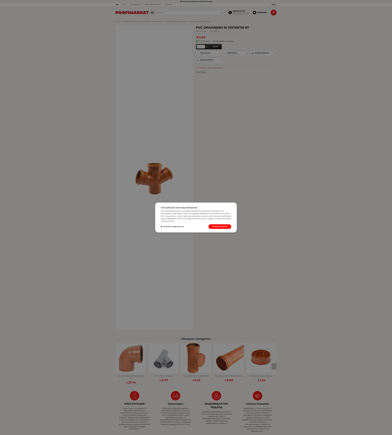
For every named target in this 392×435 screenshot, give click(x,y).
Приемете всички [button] (219, 227)
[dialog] (196, 218)
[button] (172, 226)
